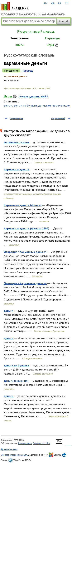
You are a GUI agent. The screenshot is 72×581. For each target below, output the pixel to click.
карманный (58, 118)
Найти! (63, 21)
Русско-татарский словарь (36, 31)
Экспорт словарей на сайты (14, 455)
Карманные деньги (16, 169)
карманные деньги (16, 142)
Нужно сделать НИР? (33, 96)
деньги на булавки (25, 105)
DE (52, 3)
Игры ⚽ (52, 45)
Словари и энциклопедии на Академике (33, 14)
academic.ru (15, 6)
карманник (16, 118)
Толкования (19, 38)
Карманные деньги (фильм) (22, 205)
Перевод (27, 70)
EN (45, 3)
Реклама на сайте (41, 443)
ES (59, 3)
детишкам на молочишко (54, 105)
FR (66, 3)
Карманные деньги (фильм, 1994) (26, 228)
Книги (19, 45)
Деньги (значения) (16, 380)
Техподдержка (25, 443)
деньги (8, 105)
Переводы (52, 38)
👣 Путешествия (9, 449)
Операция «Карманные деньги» (25, 251)
